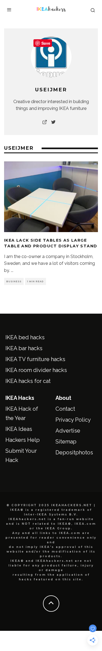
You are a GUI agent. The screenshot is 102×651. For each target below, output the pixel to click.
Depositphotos (74, 452)
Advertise (67, 430)
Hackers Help (22, 440)
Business (13, 281)
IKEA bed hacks (25, 337)
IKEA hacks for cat (28, 381)
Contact (65, 409)
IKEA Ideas (18, 429)
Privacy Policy (73, 419)
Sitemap (65, 441)
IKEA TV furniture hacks (35, 359)
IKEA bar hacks (23, 348)
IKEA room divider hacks (36, 370)
